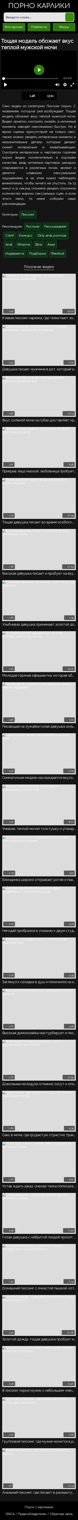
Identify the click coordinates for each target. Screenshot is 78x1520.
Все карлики (14, 27)
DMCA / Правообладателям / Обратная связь (39, 1514)
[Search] (69, 17)
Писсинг (27, 214)
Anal (8, 244)
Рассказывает (55, 226)
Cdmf (9, 235)
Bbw (38, 244)
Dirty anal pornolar (52, 235)
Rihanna (24, 244)
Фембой (57, 253)
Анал (51, 244)
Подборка (37, 253)
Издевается (14, 253)
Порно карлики (39, 6)
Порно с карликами (39, 1507)
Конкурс (25, 235)
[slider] (30, 79)
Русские (32, 226)
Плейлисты (39, 27)
